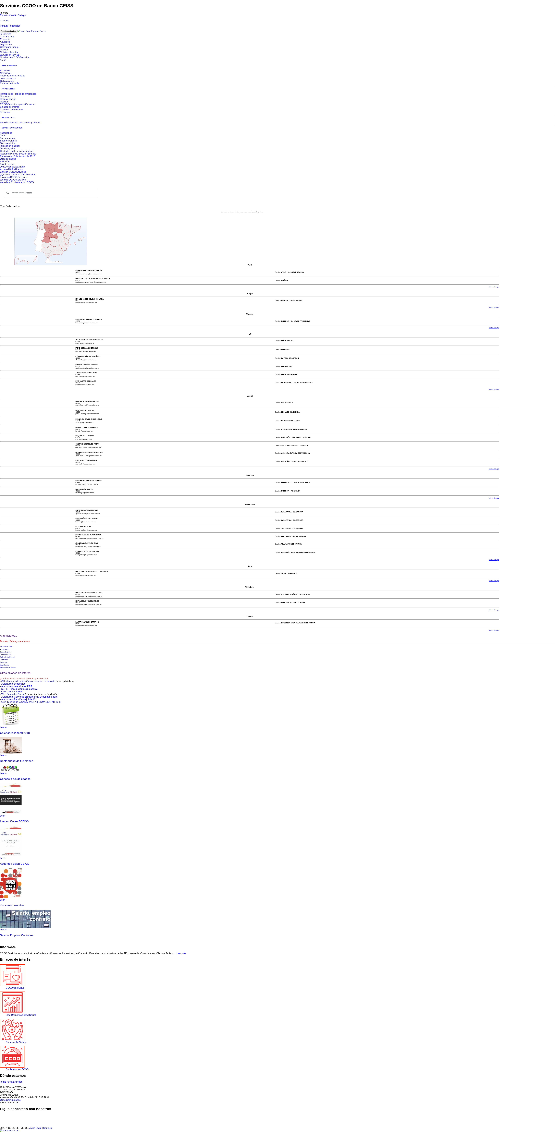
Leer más (181, 953)
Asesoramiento (7, 138)
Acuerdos (5, 42)
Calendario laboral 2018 (15, 732)
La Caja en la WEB (10, 55)
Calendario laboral (9, 47)
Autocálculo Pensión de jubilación (18, 699)
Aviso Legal (35, 1128)
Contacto (4, 20)
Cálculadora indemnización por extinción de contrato (28, 681)
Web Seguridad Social (12, 694)
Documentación (8, 99)
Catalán (13, 15)
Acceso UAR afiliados (11, 169)
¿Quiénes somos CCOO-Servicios (17, 174)
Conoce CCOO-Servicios (13, 172)
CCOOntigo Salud (15, 988)
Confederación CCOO (17, 1069)
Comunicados (7, 36)
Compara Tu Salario (16, 1042)
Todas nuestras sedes (11, 1082)
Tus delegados (7, 148)
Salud (3, 135)
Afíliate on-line (7, 164)
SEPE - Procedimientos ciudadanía (19, 689)
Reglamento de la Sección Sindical (18, 153)
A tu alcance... (8, 635)
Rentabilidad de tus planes (16, 760)
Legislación (6, 44)
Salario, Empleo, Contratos (16, 935)
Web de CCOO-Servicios (13, 179)
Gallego (22, 15)
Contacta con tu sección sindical (16, 151)
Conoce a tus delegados (15, 778)
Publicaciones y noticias (12, 75)
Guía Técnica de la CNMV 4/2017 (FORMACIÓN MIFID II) (31, 702)
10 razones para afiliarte (12, 166)
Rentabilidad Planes (8, 667)
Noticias (4, 49)
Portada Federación (10, 26)
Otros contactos (8, 159)
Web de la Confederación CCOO (17, 182)
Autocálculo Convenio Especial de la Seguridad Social (29, 697)
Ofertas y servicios (7, 81)
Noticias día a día (9, 52)
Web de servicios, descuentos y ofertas (20, 122)
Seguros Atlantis (8, 140)
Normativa (5, 73)
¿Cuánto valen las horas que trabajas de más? (24, 678)
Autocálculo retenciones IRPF (16, 686)
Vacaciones (6, 133)
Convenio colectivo (12, 905)
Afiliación (5, 161)
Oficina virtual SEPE (11, 691)
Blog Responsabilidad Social (21, 1015)
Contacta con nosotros (11, 109)
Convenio (5, 39)
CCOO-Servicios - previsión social (17, 104)
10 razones (4, 649)
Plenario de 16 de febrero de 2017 (17, 156)
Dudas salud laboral (8, 78)
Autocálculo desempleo (13, 684)
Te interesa (5, 34)
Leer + (3, 727)
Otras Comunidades (10, 1100)
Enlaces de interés (9, 83)
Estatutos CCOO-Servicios (13, 177)
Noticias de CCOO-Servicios (14, 57)
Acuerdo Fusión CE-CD (14, 863)
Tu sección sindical (10, 146)
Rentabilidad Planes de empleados (18, 94)
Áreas (3, 60)
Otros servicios (7, 143)
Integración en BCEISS (14, 821)
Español (4, 15)
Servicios (5, 112)
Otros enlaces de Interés (15, 672)
